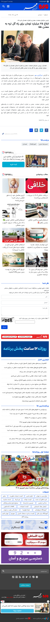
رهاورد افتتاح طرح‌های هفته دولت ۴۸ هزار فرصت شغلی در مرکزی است (25, 367)
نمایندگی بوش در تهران (10, 510)
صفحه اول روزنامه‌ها (40, 452)
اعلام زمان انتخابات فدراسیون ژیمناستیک (34, 401)
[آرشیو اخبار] (16, 577)
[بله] (33, 577)
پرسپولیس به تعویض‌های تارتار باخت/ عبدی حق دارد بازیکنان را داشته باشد (24, 409)
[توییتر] (26, 577)
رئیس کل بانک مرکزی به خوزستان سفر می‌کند (33, 372)
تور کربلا (17, 499)
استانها (46, 15)
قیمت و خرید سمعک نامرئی (26, 513)
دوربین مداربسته (28, 503)
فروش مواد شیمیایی (40, 506)
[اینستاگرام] (30, 577)
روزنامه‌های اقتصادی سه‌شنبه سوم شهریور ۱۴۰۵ (31, 488)
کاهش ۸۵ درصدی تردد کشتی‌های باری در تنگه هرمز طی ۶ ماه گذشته (26, 426)
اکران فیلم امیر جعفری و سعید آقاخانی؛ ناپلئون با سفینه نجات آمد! (27, 430)
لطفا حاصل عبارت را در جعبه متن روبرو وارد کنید (34, 318)
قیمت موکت (27, 499)
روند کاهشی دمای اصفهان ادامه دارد (36, 447)
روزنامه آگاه (25, 517)
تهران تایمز (5, 513)
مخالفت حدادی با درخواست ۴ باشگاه (36, 418)
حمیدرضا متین (43, 144)
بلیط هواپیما (26, 510)
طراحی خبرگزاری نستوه (39, 618)
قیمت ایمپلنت (24, 506)
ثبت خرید (13, 164)
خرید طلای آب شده (41, 499)
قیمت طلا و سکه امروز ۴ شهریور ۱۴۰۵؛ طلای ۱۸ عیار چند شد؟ (28, 414)
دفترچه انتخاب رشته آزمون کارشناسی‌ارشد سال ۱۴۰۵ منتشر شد (28, 439)
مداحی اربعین (42, 503)
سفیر (4, 496)
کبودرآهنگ (33, 144)
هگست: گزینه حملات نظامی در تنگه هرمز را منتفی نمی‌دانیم (29, 376)
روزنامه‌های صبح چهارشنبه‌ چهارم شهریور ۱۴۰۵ (33, 422)
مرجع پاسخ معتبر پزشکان (10, 503)
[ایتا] (13, 577)
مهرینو (13, 513)
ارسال (4, 327)
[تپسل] (3, 152)
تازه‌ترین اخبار (43, 359)
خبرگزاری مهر (39, 75)
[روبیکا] (23, 577)
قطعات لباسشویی (9, 506)
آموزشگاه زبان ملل (42, 513)
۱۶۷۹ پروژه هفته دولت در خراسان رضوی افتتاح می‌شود (30, 380)
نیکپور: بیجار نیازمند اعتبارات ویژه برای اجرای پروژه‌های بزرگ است (27, 388)
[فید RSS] (19, 577)
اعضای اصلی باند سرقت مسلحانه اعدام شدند (33, 434)
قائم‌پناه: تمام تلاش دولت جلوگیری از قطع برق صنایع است (29, 397)
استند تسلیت (7, 499)
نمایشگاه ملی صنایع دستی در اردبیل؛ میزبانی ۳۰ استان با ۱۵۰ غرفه (27, 384)
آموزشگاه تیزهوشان (40, 510)
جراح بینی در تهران (41, 496)
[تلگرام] (36, 577)
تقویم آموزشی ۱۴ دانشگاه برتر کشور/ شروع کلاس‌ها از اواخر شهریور (27, 443)
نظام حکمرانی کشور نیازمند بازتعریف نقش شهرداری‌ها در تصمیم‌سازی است (24, 392)
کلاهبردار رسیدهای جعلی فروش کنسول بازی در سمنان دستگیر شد (27, 363)
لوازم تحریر (29, 496)
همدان (40, 15)
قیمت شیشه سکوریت (16, 496)
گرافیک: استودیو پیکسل (22, 618)
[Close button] (48, 601)
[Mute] (31, 165)
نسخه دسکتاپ (25, 585)
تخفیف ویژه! (17, 611)
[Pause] (27, 165)
